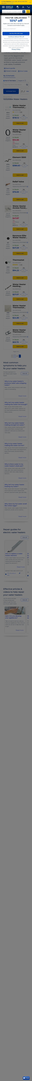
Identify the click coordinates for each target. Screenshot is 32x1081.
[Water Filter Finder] (17, 6)
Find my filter (10, 3)
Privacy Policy (16, 49)
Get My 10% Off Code (16, 33)
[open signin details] (23, 6)
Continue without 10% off (16, 37)
